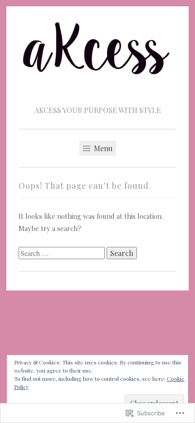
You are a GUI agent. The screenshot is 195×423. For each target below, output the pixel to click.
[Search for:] (63, 253)
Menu (102, 148)
